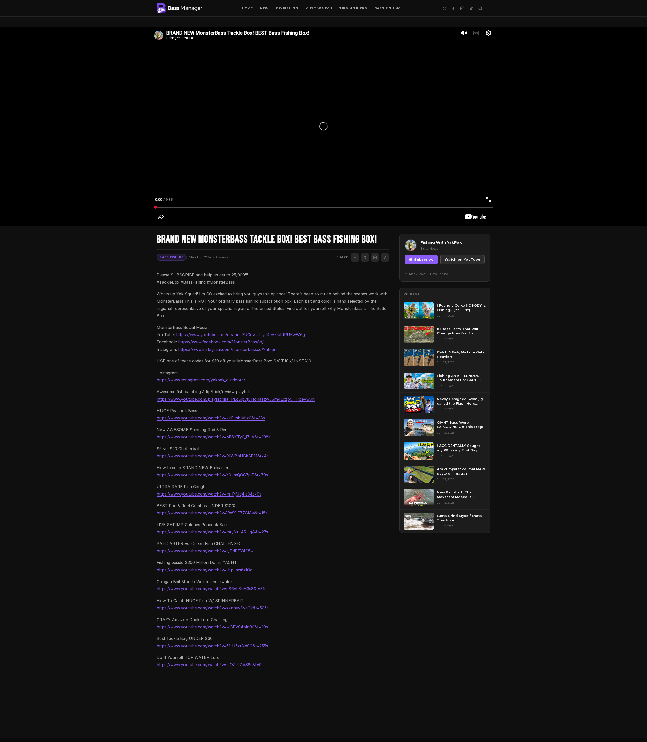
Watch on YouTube (462, 259)
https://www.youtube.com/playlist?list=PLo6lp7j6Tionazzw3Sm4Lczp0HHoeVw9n (236, 399)
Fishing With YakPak (441, 242)
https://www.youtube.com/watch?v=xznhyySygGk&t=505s (213, 607)
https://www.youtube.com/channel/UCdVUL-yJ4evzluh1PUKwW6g (240, 334)
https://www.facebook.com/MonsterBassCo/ (221, 341)
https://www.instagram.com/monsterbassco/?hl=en (227, 349)
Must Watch (318, 8)
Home (247, 8)
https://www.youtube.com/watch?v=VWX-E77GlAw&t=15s (212, 512)
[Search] (480, 8)
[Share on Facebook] (355, 257)
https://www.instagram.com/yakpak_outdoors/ (201, 379)
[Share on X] (365, 257)
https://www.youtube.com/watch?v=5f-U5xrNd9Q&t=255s (212, 645)
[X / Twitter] (444, 8)
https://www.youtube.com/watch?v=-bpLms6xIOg (204, 569)
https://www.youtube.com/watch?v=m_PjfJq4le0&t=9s (209, 494)
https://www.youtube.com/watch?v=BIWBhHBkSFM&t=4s (213, 455)
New (264, 8)
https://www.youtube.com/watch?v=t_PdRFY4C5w (205, 550)
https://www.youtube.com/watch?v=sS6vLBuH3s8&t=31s (211, 588)
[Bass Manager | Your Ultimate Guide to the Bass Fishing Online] (180, 8)
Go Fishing (287, 8)
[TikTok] (471, 8)
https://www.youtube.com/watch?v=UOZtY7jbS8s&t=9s (210, 664)
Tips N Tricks (353, 8)
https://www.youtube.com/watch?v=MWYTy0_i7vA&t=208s (213, 436)
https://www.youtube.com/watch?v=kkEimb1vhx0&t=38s (211, 418)
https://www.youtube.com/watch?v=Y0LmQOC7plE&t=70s (212, 474)
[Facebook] (453, 8)
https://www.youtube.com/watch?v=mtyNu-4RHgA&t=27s (212, 531)
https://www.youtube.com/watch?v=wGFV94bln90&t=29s (212, 626)
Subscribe (423, 259)
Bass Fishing (387, 8)
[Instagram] (462, 8)
